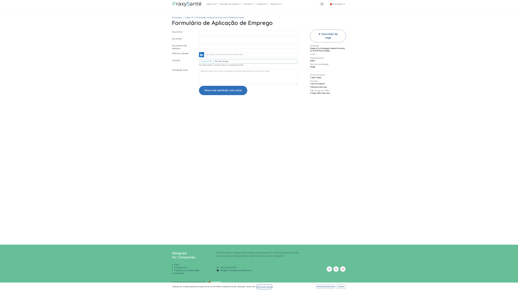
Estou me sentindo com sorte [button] (223, 90)
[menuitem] (212, 4)
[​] (327, 4)
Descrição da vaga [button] (329, 36)
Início (176, 265)
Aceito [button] (341, 287)
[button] (322, 4)
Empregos (177, 17)
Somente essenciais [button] (325, 287)
